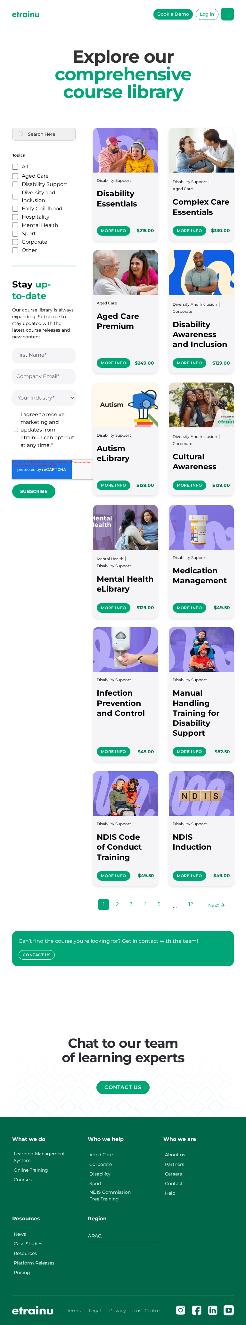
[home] (25, 14)
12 (190, 904)
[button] (227, 14)
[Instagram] (181, 1310)
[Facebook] (197, 1310)
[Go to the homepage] (32, 1310)
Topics (18, 155)
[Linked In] (213, 1310)
